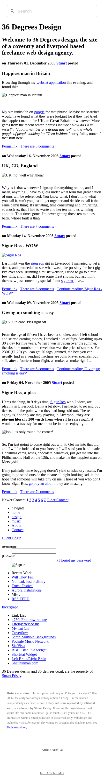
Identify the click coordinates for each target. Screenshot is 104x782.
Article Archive (52, 749)
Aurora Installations (27, 590)
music (16, 521)
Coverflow (20, 633)
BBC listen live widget (29, 650)
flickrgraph (10, 607)
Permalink (9, 146)
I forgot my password (75, 560)
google (39, 112)
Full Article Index (52, 773)
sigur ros (37, 263)
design (17, 517)
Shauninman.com (25, 663)
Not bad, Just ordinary (28, 581)
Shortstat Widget (24, 654)
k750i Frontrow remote (29, 620)
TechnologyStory (17, 727)
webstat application (51, 82)
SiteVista (18, 646)
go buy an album (41, 483)
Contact (17, 530)
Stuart (61, 63)
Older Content (57, 500)
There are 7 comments (37, 226)
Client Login (11, 538)
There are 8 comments (37, 146)
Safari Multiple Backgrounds (34, 637)
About (16, 525)
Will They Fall (23, 577)
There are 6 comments (37, 289)
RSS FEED (21, 599)
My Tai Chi (20, 628)
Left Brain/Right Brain (29, 659)
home (16, 512)
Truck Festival (22, 586)
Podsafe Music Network (30, 641)
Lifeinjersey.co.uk (25, 624)
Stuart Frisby (11, 676)
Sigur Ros (58, 402)
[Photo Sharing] (11, 255)
